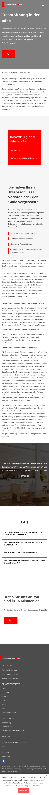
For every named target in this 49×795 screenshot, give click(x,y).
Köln (3, 708)
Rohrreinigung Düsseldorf (11, 674)
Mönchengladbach (9, 712)
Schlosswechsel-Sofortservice (13, 731)
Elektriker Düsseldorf (9, 670)
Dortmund (5, 692)
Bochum (5, 704)
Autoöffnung (6, 723)
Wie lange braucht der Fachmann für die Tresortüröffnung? (23, 533)
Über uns (5, 752)
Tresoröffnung (7, 727)
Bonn (4, 696)
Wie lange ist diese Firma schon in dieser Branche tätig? (24, 561)
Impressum (6, 756)
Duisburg (5, 700)
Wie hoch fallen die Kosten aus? (20, 553)
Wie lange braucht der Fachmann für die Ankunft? (23, 543)
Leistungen (8, 718)
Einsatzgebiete (11, 684)
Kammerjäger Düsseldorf (11, 678)
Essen (4, 688)
